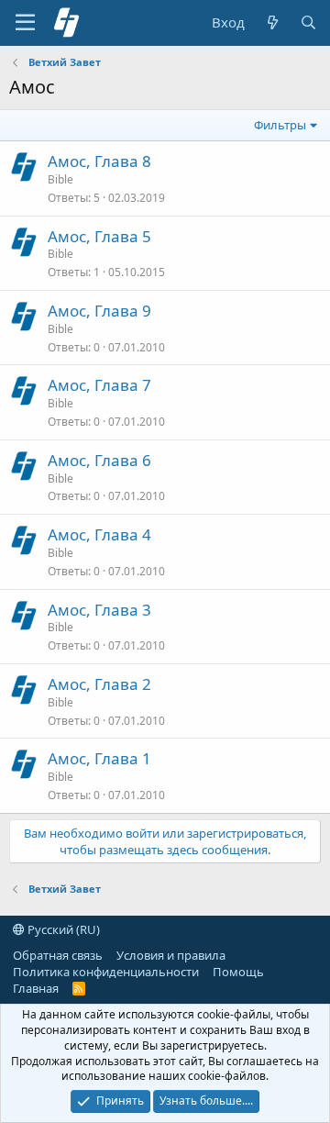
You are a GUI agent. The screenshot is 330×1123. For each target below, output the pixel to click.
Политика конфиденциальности (106, 971)
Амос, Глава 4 (99, 534)
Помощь (238, 971)
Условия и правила (171, 955)
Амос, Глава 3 (99, 609)
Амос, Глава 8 (99, 161)
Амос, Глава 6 (99, 460)
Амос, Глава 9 (99, 310)
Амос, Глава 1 (99, 758)
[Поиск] (308, 22)
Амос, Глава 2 (99, 684)
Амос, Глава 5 (99, 236)
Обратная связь (58, 955)
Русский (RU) (62, 929)
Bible (60, 179)
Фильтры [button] (280, 125)
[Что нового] (272, 22)
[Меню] (25, 23)
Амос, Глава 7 (99, 384)
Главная (36, 988)
